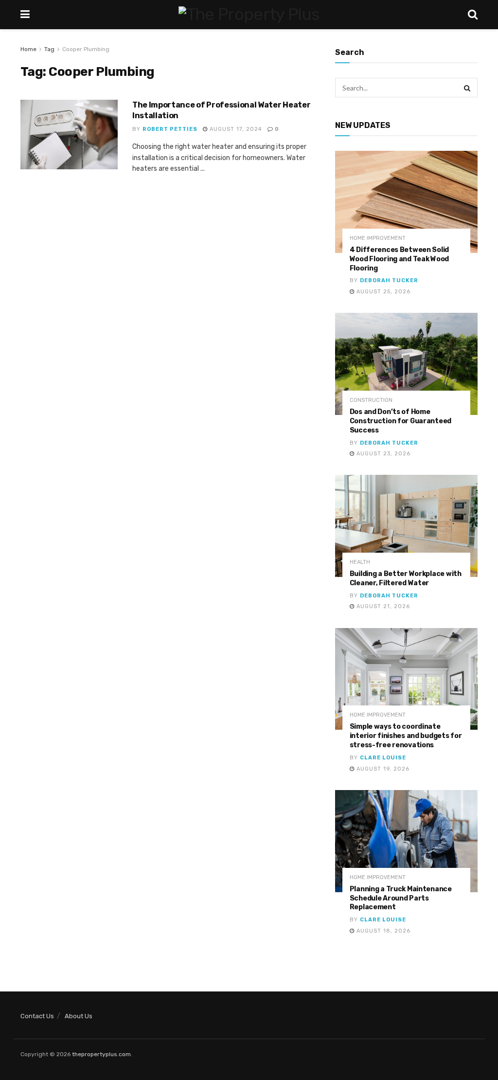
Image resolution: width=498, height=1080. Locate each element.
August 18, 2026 (382, 931)
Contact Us (37, 1016)
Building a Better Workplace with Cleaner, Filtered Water (406, 578)
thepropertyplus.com (101, 1054)
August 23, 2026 (382, 453)
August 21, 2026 (382, 606)
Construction (371, 400)
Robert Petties (169, 129)
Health (360, 562)
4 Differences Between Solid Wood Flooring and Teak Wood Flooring (399, 259)
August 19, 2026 (382, 769)
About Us (78, 1016)
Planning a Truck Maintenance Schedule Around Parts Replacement (401, 898)
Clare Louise (383, 758)
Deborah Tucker (389, 280)
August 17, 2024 (235, 129)
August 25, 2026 (382, 291)
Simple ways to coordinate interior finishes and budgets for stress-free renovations (406, 735)
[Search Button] (468, 87)
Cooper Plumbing (85, 49)
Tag (49, 49)
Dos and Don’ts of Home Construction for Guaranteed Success (400, 421)
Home (28, 49)
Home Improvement (378, 238)
